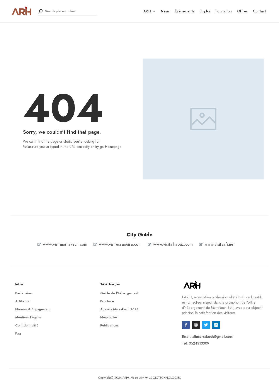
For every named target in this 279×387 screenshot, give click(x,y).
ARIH (147, 11)
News (165, 11)
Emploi (205, 11)
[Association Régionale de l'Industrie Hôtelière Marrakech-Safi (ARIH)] (21, 10)
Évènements (184, 11)
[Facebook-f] (186, 325)
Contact (259, 11)
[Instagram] (196, 325)
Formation (224, 11)
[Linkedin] (216, 325)
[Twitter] (206, 325)
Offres (242, 11)
